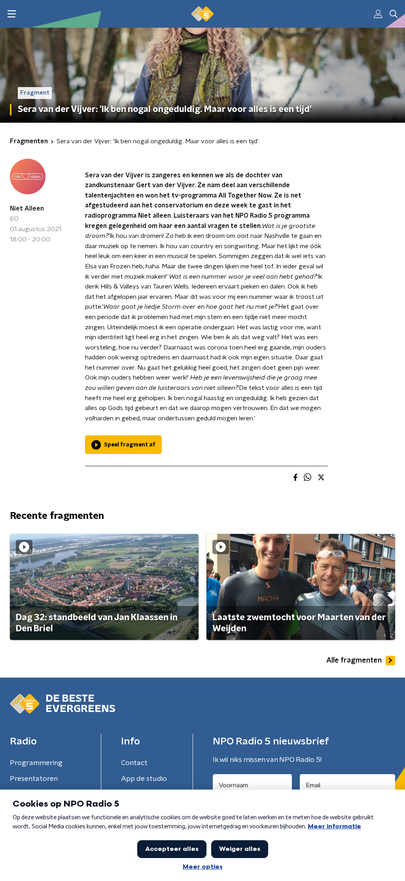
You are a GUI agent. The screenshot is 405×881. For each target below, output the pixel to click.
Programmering (36, 763)
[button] (11, 14)
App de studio (144, 778)
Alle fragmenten (354, 660)
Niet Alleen (27, 208)
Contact (134, 763)
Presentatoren (34, 778)
